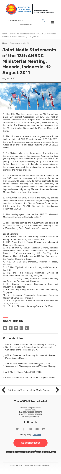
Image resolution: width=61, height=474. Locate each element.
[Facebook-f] (24, 429)
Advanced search (26, 25)
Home (5, 43)
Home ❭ (5, 34)
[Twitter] (17, 429)
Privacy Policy (25, 435)
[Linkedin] (43, 429)
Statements (15, 43)
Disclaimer (37, 435)
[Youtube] (37, 429)
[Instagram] (30, 429)
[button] (30, 443)
